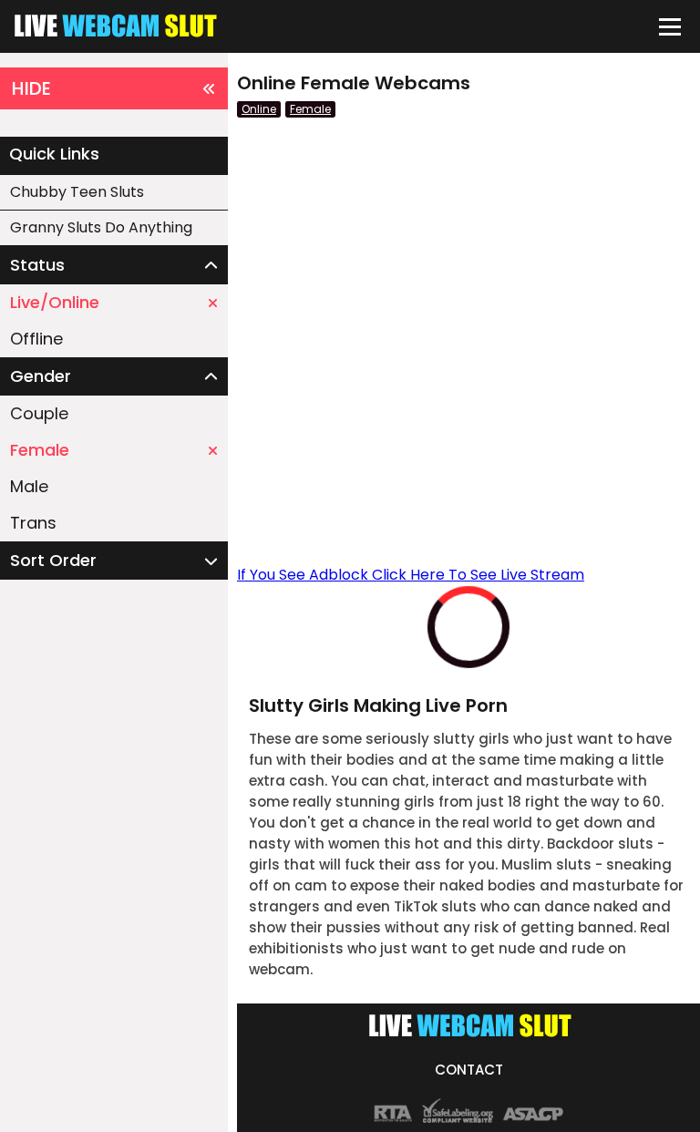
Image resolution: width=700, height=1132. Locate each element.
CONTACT (469, 1069)
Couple (39, 413)
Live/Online (54, 302)
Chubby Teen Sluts (77, 191)
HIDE (31, 88)
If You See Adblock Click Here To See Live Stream (410, 574)
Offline (36, 338)
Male (29, 486)
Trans (33, 522)
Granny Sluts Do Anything (101, 227)
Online (259, 109)
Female (39, 449)
